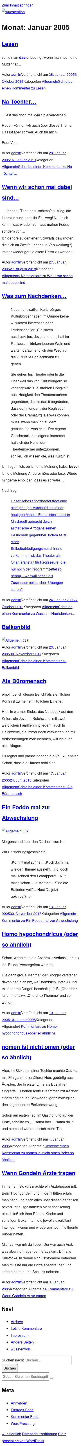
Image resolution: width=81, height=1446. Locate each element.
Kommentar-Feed (24, 1416)
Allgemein (50, 81)
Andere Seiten (22, 1342)
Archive (17, 1321)
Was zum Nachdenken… (34, 296)
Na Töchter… (19, 101)
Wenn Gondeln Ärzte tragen (38, 1173)
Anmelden (19, 1403)
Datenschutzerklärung (39, 1433)
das (22, 57)
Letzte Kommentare (26, 1328)
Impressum (19, 1335)
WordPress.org (23, 1423)
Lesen (10, 44)
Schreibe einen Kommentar (38, 1152)
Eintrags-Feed (22, 1409)
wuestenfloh (20, 1349)
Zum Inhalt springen (18, 5)
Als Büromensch (24, 681)
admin (16, 74)
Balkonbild (16, 627)
